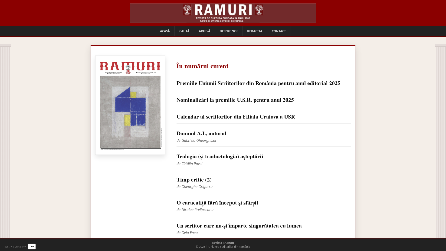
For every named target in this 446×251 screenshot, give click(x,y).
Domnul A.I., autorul (201, 133)
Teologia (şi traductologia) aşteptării (220, 156)
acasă (165, 31)
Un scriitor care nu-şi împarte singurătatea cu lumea (239, 225)
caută (184, 31)
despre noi (229, 31)
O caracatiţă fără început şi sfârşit (217, 202)
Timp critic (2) (194, 179)
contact (279, 31)
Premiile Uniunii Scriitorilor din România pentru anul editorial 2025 (258, 82)
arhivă (204, 31)
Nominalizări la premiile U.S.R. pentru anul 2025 (235, 99)
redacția (254, 31)
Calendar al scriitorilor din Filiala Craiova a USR (236, 116)
